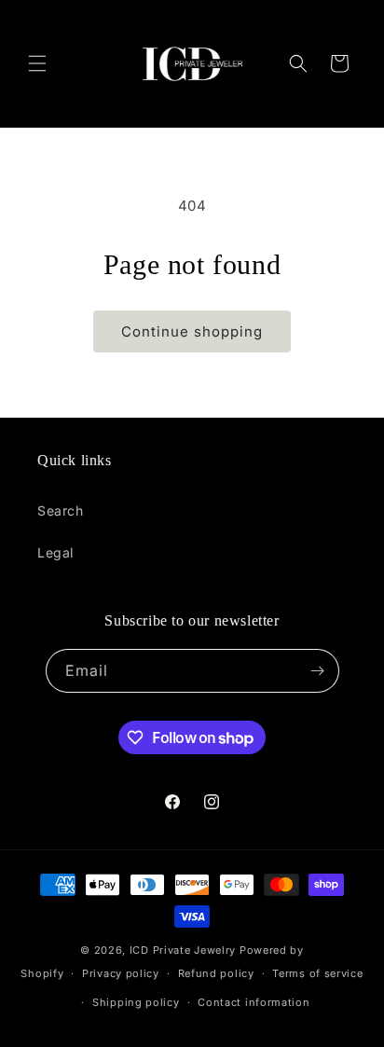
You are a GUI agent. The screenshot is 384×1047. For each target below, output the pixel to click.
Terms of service (317, 973)
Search (60, 510)
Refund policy (216, 973)
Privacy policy (120, 973)
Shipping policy (136, 1002)
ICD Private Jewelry (183, 950)
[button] (37, 63)
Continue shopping (192, 331)
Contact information (253, 1002)
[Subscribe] (317, 671)
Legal (55, 552)
